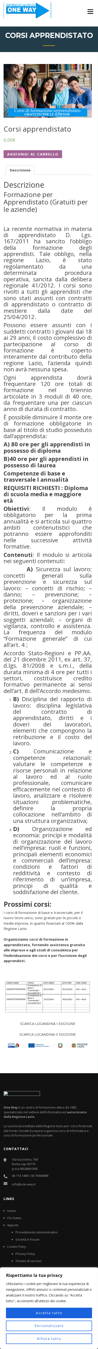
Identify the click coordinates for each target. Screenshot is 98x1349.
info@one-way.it (23, 1184)
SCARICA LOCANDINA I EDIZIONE (47, 1023)
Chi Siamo (14, 1218)
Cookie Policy (16, 1246)
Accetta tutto (49, 1313)
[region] (49, 1308)
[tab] (20, 170)
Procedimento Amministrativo (36, 1232)
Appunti (12, 1225)
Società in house (27, 1239)
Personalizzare (49, 1325)
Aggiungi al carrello (33, 154)
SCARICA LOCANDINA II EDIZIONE (48, 1034)
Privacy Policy (25, 1254)
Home (11, 1211)
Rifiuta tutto (49, 1338)
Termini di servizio (28, 1261)
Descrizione (20, 170)
